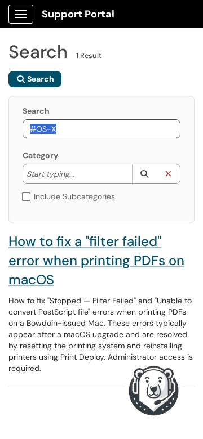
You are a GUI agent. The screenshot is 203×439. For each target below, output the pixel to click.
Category (40, 155)
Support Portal (78, 14)
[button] (144, 173)
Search (36, 111)
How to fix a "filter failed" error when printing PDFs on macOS (96, 260)
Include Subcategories (74, 196)
